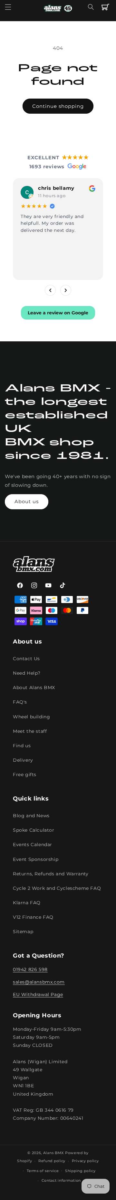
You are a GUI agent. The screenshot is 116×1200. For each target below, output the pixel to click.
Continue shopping (58, 106)
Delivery (23, 760)
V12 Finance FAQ (33, 917)
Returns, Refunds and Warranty (50, 874)
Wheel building (31, 717)
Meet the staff (30, 731)
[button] (8, 7)
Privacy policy (85, 1161)
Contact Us (26, 658)
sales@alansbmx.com (39, 982)
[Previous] (50, 290)
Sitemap (23, 931)
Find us (22, 746)
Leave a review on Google (58, 313)
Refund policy (51, 1161)
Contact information (61, 1180)
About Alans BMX (34, 687)
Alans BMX (53, 1153)
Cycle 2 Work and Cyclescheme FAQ (57, 888)
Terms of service (43, 1171)
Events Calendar (32, 844)
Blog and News (31, 816)
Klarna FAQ (27, 903)
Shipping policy (80, 1171)
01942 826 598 (30, 969)
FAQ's (20, 702)
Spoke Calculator (33, 830)
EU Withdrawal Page (38, 994)
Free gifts (24, 774)
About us (27, 501)
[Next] (65, 290)
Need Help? (27, 673)
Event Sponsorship (35, 859)
